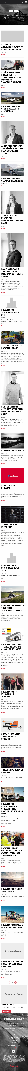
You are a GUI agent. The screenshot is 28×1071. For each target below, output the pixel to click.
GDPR (3, 1065)
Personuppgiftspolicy (11, 1065)
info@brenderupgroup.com (14, 1047)
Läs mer (3, 54)
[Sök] (22, 2)
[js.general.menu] (26, 2)
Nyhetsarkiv (6, 1011)
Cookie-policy (14, 1066)
